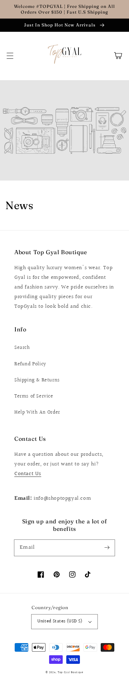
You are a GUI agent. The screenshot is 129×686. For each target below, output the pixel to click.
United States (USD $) (59, 621)
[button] (10, 56)
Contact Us (27, 474)
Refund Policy (30, 364)
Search (22, 348)
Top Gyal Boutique (70, 672)
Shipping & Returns (37, 380)
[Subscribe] (107, 548)
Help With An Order (37, 412)
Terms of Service (33, 396)
